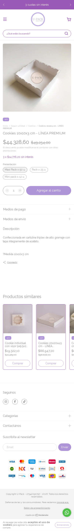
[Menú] (5, 19)
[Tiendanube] (37, 515)
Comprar (17, 363)
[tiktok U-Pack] (24, 401)
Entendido (63, 525)
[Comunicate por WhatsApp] (67, 512)
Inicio (5, 126)
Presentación (9, 164)
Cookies (31, 126)
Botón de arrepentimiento (37, 508)
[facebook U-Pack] (15, 401)
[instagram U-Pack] (6, 401)
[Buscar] (66, 33)
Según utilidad (18, 126)
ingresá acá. (63, 502)
